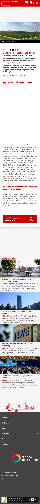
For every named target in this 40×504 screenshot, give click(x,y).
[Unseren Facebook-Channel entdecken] (5, 479)
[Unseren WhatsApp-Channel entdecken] (2, 479)
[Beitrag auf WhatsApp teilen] (9, 50)
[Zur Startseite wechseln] (5, 3)
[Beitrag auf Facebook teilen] (13, 50)
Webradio (4, 418)
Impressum (5, 472)
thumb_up (36, 499)
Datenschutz (15, 472)
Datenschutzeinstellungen (10, 475)
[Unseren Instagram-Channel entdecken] (8, 479)
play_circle (32, 499)
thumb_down (29, 499)
